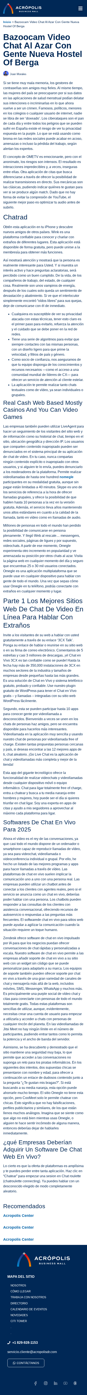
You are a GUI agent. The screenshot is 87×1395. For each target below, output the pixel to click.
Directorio (19, 1303)
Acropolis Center (18, 1215)
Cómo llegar (21, 1291)
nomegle (66, 477)
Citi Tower (19, 1321)
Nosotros (18, 1285)
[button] (80, 8)
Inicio (7, 22)
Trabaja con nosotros (28, 1297)
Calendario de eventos (29, 1309)
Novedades (19, 1315)
